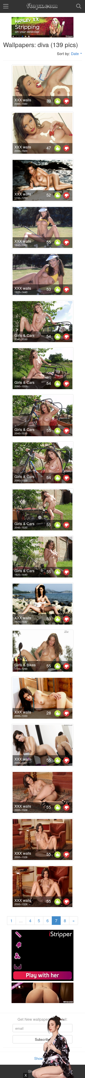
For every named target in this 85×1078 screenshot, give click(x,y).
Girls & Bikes (25, 664)
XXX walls (22, 99)
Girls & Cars (24, 335)
